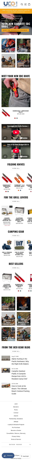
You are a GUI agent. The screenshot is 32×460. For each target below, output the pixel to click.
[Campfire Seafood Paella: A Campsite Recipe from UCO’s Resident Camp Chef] (6, 370)
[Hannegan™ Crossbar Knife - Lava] (15, 118)
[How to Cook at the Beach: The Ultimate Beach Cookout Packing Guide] (6, 385)
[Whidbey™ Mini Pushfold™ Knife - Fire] (31, 191)
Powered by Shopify (16, 458)
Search (16, 415)
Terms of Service (16, 439)
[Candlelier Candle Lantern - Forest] (31, 291)
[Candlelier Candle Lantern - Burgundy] (29, 291)
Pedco (16, 409)
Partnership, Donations (16, 418)
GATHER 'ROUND (15, 444)
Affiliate (16, 421)
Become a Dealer (16, 430)
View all (16, 168)
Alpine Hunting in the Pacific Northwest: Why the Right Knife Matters (20, 361)
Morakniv (16, 407)
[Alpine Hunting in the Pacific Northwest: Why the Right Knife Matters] (6, 358)
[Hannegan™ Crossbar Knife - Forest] (17, 118)
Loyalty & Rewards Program (16, 424)
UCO (16, 404)
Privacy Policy (16, 436)
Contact (16, 412)
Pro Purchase (16, 427)
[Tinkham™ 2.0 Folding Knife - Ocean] (20, 190)
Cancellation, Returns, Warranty (16, 433)
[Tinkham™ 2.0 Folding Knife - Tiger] (18, 190)
